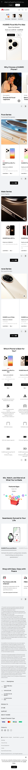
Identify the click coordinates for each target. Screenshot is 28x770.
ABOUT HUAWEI (5, 715)
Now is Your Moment (14, 27)
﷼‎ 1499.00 (5, 321)
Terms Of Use (4, 742)
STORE (3, 708)
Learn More (11, 35)
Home (2, 681)
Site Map (3, 740)
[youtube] (8, 730)
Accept (14, 767)
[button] (19, 10)
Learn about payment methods (10, 592)
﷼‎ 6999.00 (23, 244)
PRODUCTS (4, 704)
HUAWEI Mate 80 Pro (9, 238)
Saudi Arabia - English (7, 737)
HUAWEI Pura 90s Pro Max (14, 24)
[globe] (1, 737)
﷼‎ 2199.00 (23, 321)
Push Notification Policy (6, 750)
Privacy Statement (5, 745)
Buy (19, 35)
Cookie (2, 748)
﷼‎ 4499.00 (20, 30)
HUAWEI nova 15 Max (9, 317)
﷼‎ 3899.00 (23, 169)
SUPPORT (4, 711)
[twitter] (5, 730)
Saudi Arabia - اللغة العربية (18, 737)
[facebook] (2, 730)
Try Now (14, 491)
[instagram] (11, 730)
